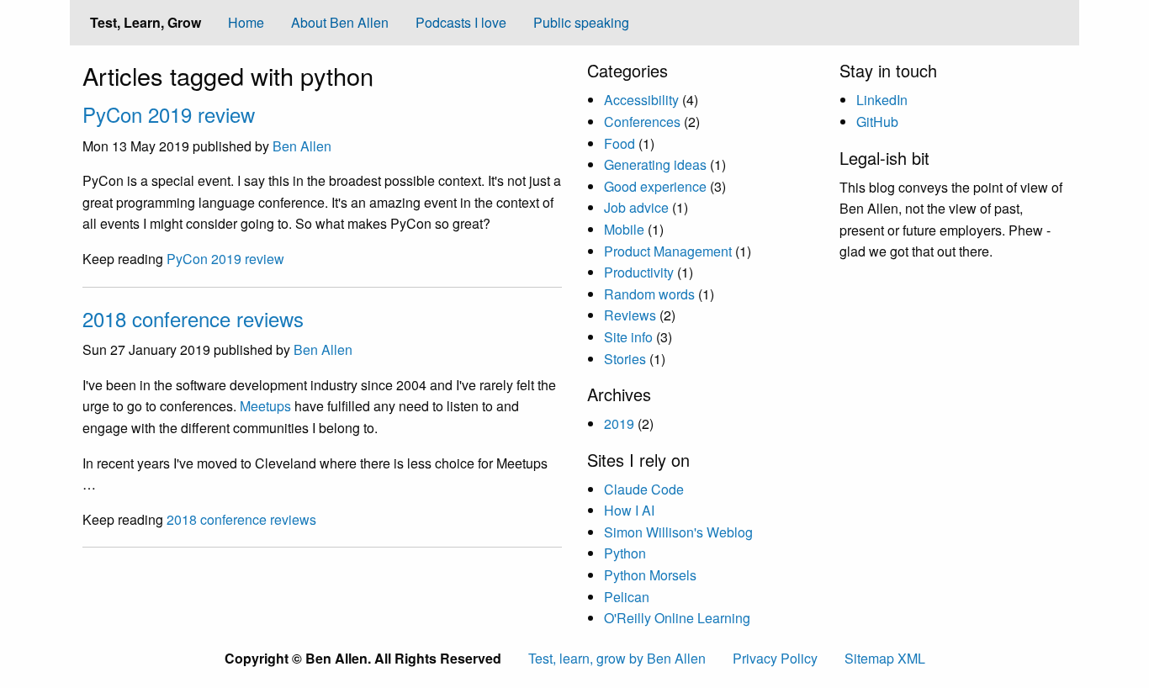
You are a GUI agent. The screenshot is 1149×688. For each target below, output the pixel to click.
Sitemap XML (885, 658)
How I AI (629, 510)
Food (619, 143)
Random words (649, 294)
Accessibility (641, 99)
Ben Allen (302, 146)
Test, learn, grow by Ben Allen (617, 658)
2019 (619, 423)
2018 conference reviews (193, 318)
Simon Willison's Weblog (678, 532)
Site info (628, 337)
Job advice (636, 207)
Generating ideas (655, 164)
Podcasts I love (461, 22)
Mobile (624, 229)
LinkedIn (882, 99)
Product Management (668, 251)
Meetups (265, 405)
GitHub (877, 121)
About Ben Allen (340, 22)
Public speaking (581, 22)
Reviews (630, 315)
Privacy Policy (775, 658)
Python (625, 553)
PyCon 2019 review (168, 114)
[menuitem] (246, 23)
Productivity (639, 272)
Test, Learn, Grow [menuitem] (145, 22)
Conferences (642, 121)
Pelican (626, 596)
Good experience (655, 186)
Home (246, 22)
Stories (625, 358)
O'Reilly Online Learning (677, 617)
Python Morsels (650, 575)
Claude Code (644, 489)
